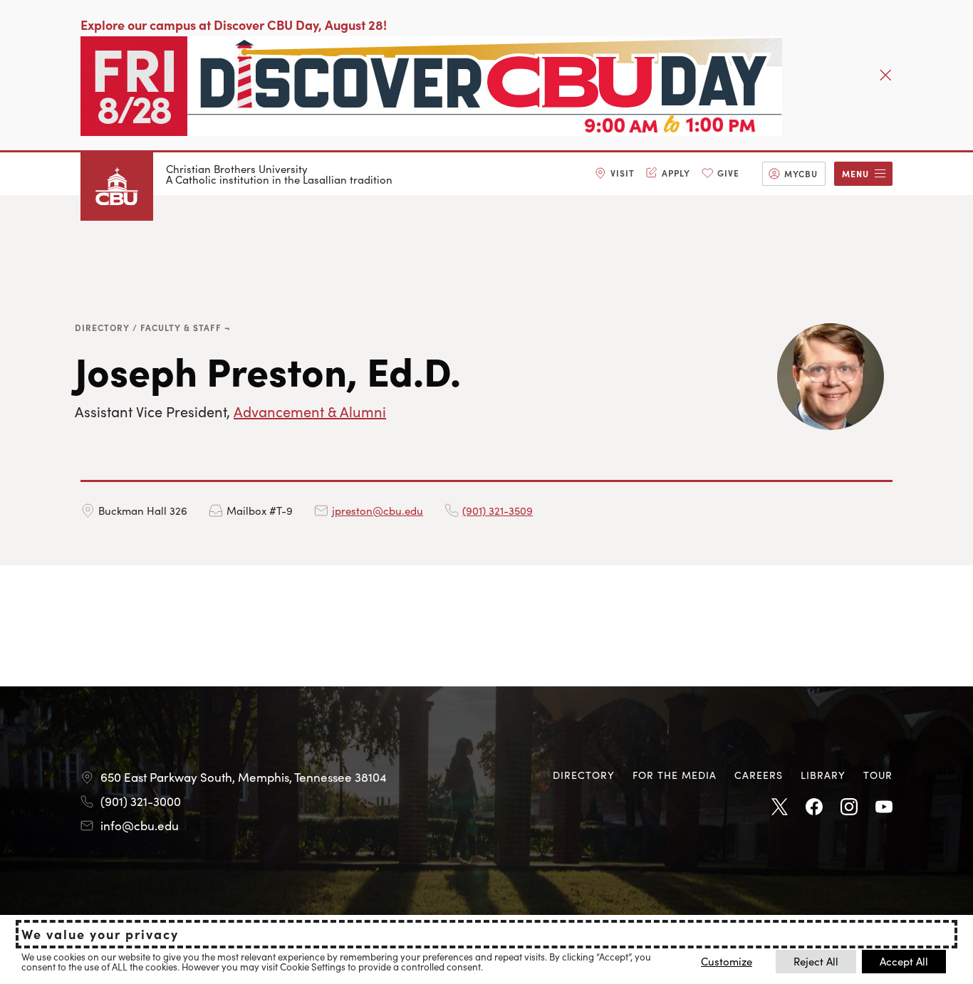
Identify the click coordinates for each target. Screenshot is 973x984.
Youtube (884, 807)
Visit (622, 173)
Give (728, 173)
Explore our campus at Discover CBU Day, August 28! (233, 24)
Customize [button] (726, 960)
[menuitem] (615, 174)
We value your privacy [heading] (100, 934)
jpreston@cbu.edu (377, 510)
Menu (855, 173)
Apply (676, 173)
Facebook (814, 807)
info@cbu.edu (139, 825)
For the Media (675, 775)
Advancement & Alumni (310, 411)
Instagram (849, 807)
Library (823, 775)
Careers (758, 775)
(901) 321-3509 (497, 510)
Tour (878, 775)
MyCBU (801, 173)
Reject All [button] (816, 960)
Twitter (779, 807)
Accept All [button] (904, 960)
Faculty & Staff (181, 327)
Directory (102, 327)
